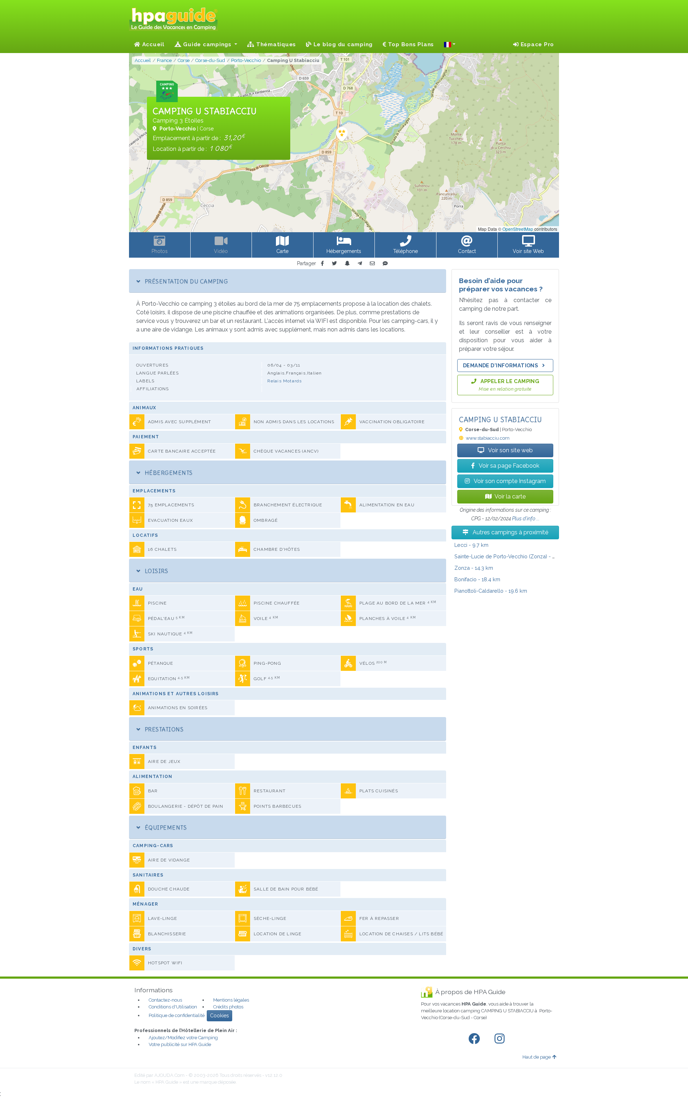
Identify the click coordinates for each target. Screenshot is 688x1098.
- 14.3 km (473, 568)
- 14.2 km (512, 556)
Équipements (165, 827)
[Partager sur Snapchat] (347, 263)
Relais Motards (284, 380)
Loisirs (155, 570)
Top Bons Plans (410, 44)
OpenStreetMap (517, 229)
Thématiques (275, 44)
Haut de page (536, 1057)
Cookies (219, 1015)
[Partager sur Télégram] (359, 263)
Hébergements (167, 472)
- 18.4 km (477, 579)
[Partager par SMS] (385, 263)
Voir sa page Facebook (508, 465)
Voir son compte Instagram (509, 481)
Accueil (152, 44)
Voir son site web (510, 450)
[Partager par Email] (372, 263)
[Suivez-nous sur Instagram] (501, 1039)
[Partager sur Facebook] (322, 263)
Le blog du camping (342, 44)
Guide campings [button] (207, 44)
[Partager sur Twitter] (334, 263)
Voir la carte (510, 496)
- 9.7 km (471, 545)
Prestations (163, 729)
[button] (449, 44)
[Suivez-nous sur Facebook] (475, 1039)
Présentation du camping (185, 281)
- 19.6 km (490, 591)
